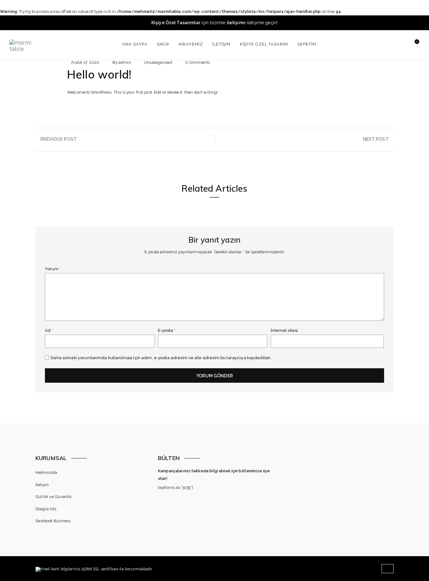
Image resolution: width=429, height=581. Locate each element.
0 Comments (197, 62)
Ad (49, 330)
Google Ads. (46, 509)
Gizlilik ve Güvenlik (53, 496)
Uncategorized (158, 62)
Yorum (53, 268)
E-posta (167, 330)
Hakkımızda (46, 472)
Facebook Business (52, 520)
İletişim (42, 484)
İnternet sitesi (284, 330)
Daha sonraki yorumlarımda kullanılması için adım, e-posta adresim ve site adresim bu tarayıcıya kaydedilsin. (161, 357)
